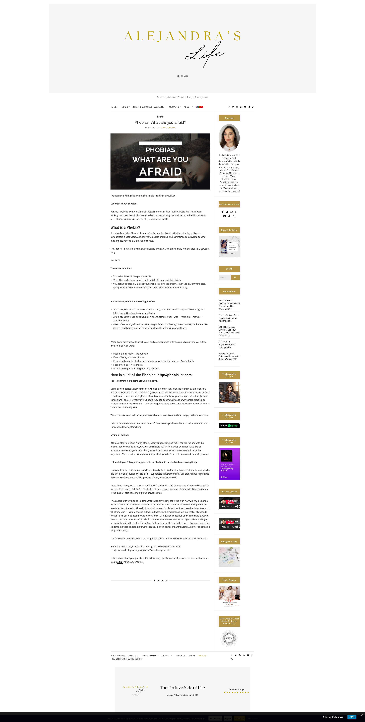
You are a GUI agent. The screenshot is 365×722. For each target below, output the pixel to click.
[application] (229, 503)
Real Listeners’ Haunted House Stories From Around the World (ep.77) (229, 304)
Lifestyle (167, 655)
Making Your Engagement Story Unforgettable (227, 344)
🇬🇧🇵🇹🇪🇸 (199, 106)
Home (113, 106)
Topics (124, 106)
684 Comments (168, 127)
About (187, 106)
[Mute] (236, 506)
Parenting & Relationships (127, 658)
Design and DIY (149, 655)
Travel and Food (185, 655)
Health (160, 116)
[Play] (222, 506)
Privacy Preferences (334, 717)
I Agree (352, 717)
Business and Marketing (123, 655)
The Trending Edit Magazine (148, 106)
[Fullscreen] (238, 506)
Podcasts (173, 106)
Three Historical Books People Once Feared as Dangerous (229, 318)
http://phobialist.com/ (175, 374)
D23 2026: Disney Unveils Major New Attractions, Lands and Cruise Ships (229, 331)
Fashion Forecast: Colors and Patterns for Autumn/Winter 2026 (229, 356)
